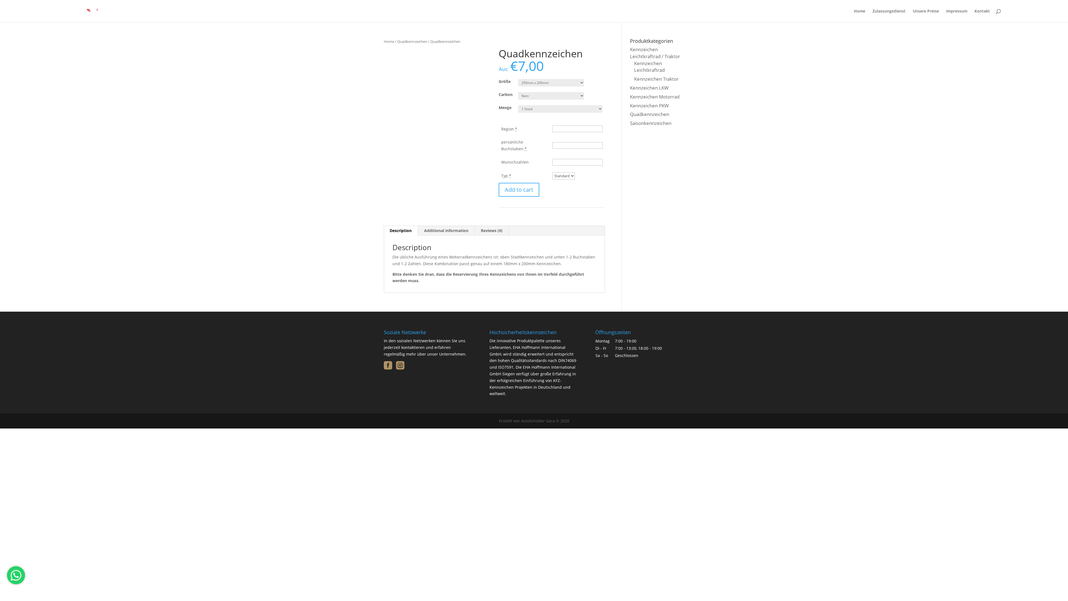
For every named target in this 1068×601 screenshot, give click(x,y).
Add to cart (519, 189)
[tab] (401, 230)
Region (509, 129)
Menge (505, 107)
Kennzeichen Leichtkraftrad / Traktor (655, 53)
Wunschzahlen (515, 162)
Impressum (956, 11)
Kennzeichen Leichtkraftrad (649, 66)
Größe (505, 81)
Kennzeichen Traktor (656, 79)
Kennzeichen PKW (649, 105)
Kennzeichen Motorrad (654, 96)
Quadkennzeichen (412, 41)
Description (401, 230)
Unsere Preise (926, 11)
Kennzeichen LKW (649, 88)
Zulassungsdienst (889, 11)
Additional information (446, 230)
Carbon (506, 94)
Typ (506, 175)
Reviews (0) (492, 230)
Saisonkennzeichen (650, 123)
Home (859, 11)
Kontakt (982, 11)
